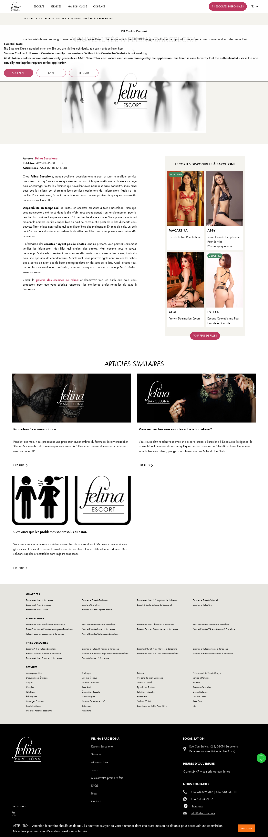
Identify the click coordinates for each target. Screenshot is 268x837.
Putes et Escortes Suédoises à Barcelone (211, 624)
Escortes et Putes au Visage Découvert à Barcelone (105, 653)
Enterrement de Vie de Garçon (207, 673)
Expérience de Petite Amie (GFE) (152, 706)
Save (51, 73)
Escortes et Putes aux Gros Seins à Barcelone (158, 653)
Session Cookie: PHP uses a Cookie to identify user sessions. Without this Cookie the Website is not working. (76, 53)
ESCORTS (39, 6)
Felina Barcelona (46, 158)
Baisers (140, 673)
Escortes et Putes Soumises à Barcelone (44, 658)
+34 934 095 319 (202, 792)
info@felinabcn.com (203, 813)
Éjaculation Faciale (146, 687)
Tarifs (94, 770)
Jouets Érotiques (33, 706)
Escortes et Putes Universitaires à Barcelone (213, 653)
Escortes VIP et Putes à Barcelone (41, 648)
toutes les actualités (52, 18)
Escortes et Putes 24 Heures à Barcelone (100, 648)
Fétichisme (31, 691)
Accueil (29, 18)
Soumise (196, 682)
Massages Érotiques (35, 701)
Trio (194, 706)
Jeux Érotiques (88, 696)
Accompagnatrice (34, 673)
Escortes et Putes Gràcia (37, 609)
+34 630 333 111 (226, 792)
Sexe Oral (197, 701)
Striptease (86, 706)
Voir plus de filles (205, 335)
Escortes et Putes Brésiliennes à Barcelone (45, 624)
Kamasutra (142, 696)
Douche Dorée (199, 696)
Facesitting (86, 710)
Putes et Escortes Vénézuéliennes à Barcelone (214, 629)
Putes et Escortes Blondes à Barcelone (43, 653)
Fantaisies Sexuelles (202, 687)
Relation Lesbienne (90, 682)
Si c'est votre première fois (107, 778)
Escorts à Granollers (91, 604)
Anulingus (86, 673)
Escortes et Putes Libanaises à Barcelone (155, 624)
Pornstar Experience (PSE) (94, 701)
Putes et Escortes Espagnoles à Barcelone (45, 633)
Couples (30, 687)
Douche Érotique (89, 677)
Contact (95, 801)
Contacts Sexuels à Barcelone (95, 658)
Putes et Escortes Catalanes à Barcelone (100, 633)
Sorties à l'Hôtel (144, 682)
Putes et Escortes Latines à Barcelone (98, 624)
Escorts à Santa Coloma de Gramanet (154, 604)
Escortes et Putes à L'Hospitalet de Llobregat (157, 600)
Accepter (246, 828)
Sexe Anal (86, 687)
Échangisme (31, 696)
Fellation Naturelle (146, 691)
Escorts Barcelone (102, 746)
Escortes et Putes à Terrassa (38, 604)
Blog (94, 793)
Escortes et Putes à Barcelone (39, 600)
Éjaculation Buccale (91, 691)
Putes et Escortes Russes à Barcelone (98, 629)
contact (99, 6)
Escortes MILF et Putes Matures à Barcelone (157, 648)
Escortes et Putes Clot (202, 604)
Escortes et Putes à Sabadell (205, 600)
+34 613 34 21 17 (202, 799)
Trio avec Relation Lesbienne (39, 710)
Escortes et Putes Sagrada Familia (97, 609)
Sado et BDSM (144, 701)
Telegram (197, 806)
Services (55, 6)
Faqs (94, 786)
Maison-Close (77, 6)
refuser (84, 73)
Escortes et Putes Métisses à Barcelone (210, 648)
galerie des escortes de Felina (57, 280)
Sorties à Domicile (201, 677)
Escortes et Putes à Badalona (95, 600)
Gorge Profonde (200, 691)
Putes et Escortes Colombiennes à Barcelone (157, 629)
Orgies (29, 682)
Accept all (19, 73)
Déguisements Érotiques (37, 677)
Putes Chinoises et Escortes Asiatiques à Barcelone (49, 629)
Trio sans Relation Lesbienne (150, 677)
